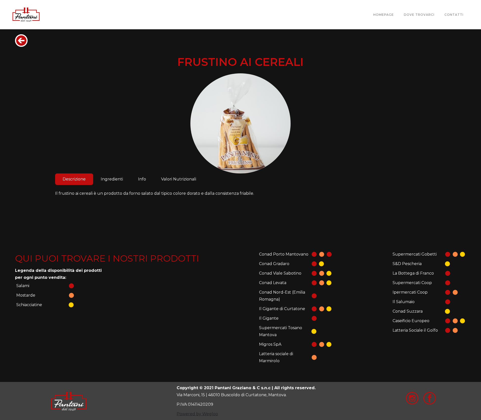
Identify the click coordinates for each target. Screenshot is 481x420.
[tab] (74, 179)
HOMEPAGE (383, 15)
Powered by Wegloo (197, 413)
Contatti (453, 15)
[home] (26, 15)
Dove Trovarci (419, 15)
